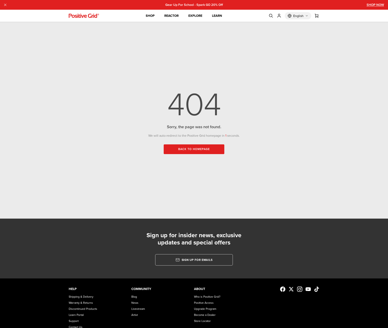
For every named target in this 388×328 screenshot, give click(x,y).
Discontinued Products (83, 309)
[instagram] (299, 289)
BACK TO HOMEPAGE (194, 149)
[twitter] (291, 289)
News (134, 303)
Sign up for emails (197, 260)
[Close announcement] (5, 5)
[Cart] (316, 15)
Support (74, 321)
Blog (134, 297)
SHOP (150, 15)
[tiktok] (316, 289)
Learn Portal (76, 315)
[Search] (271, 15)
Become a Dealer (205, 315)
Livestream (138, 309)
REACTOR (171, 15)
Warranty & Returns (81, 303)
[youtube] (308, 289)
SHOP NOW (375, 4)
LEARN (217, 15)
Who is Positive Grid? (207, 297)
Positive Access (204, 303)
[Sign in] (279, 15)
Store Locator (202, 321)
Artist (134, 315)
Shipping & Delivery (81, 297)
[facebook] (282, 289)
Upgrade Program (205, 309)
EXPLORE (195, 15)
